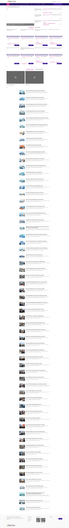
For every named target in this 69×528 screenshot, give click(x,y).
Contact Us (29, 518)
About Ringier (43, 4)
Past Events (16, 4)
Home (8, 4)
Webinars (32, 4)
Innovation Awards (37, 4)
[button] (30, 24)
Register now (16, 45)
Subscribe (60, 518)
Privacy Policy (29, 519)
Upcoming (11, 4)
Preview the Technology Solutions (24, 4)
